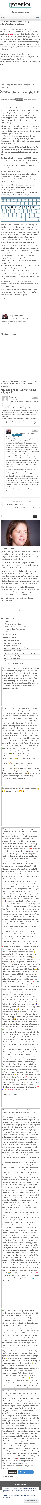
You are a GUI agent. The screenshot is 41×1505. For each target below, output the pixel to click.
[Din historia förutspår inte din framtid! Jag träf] (20, 1409)
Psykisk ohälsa (16, 85)
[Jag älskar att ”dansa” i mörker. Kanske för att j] (20, 1369)
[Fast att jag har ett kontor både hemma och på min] (20, 766)
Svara (35, 397)
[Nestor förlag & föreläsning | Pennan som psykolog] (20, 5)
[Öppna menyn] (37, 16)
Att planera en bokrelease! (13, 643)
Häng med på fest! (10, 646)
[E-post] (4, 18)
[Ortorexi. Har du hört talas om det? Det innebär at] (20, 1128)
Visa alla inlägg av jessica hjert (10, 323)
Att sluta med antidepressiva (14, 661)
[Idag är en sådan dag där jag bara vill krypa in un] (20, 847)
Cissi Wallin (15, 230)
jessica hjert (35, 99)
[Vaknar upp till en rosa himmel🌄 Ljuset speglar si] (20, 1288)
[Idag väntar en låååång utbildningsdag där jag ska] (20, 686)
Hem (2, 85)
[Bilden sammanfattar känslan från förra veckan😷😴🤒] (20, 806)
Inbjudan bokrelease (11, 641)
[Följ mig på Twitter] (6, 18)
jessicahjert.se (6, 600)
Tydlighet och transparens (13, 663)
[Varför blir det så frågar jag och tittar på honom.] (20, 1168)
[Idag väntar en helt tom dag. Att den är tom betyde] (20, 1328)
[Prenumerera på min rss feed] (2, 18)
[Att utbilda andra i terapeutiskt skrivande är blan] (20, 1449)
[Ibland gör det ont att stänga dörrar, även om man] (20, 1248)
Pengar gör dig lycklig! (12, 656)
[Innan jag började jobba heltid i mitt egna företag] (20, 1007)
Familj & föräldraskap (13, 624)
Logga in (20, 1486)
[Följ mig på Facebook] (8, 18)
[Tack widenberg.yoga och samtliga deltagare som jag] (20, 1087)
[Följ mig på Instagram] (9, 18)
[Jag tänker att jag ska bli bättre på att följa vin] (20, 1208)
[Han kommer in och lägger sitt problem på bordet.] (20, 927)
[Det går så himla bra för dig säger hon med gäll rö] (20, 887)
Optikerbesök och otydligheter (26, 507)
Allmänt (8, 621)
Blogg (8, 85)
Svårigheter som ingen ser (13, 504)
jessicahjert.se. (15, 557)
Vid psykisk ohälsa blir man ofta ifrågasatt (19, 653)
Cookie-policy (6, 1497)
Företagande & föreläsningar (15, 626)
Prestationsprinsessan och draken (16, 648)
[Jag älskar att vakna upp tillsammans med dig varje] (20, 1047)
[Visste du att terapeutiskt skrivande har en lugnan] (20, 967)
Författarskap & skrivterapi (15, 629)
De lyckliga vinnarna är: (12, 658)
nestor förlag (7, 1476)
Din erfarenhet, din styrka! (14, 651)
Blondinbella (11, 225)
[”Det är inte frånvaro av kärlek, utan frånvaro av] (20, 726)
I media (7, 631)
